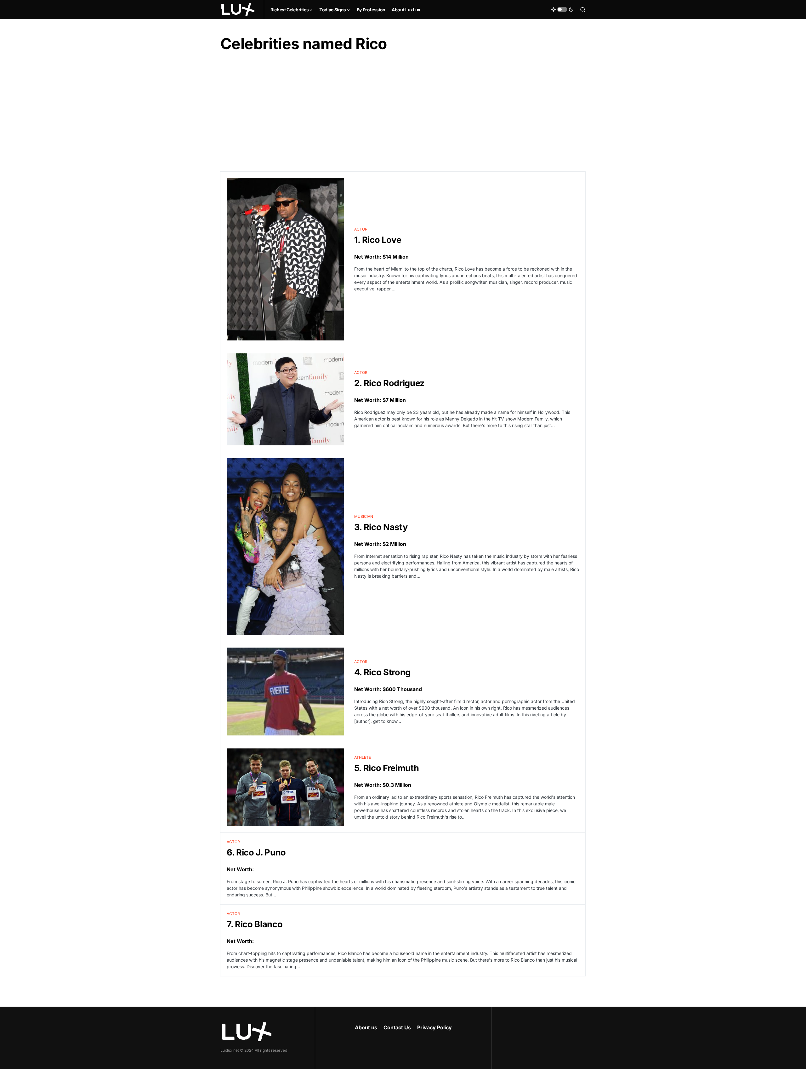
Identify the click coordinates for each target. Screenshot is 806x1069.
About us (366, 1027)
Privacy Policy (434, 1027)
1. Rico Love (377, 240)
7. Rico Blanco (254, 924)
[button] (562, 9)
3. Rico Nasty (381, 527)
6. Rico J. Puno (256, 852)
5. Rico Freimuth (386, 768)
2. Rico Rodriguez (389, 383)
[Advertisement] (403, 112)
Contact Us (397, 1027)
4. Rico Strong (382, 672)
